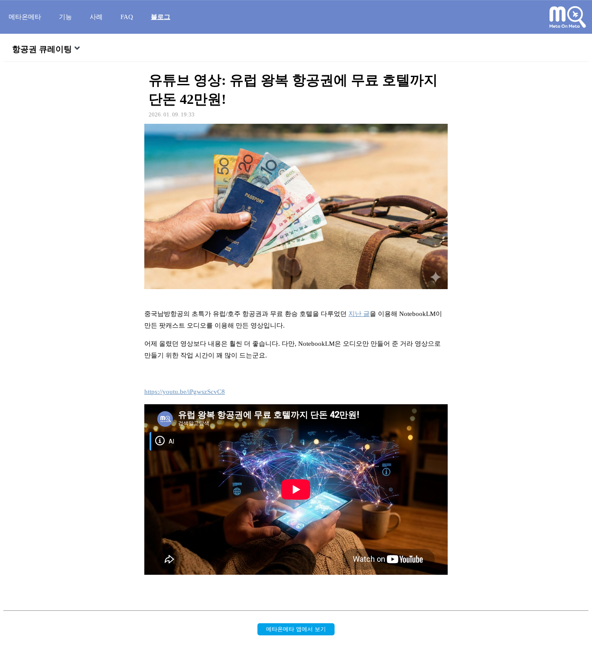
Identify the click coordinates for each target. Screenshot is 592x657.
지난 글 (359, 313)
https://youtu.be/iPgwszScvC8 (184, 391)
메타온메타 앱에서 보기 (296, 629)
